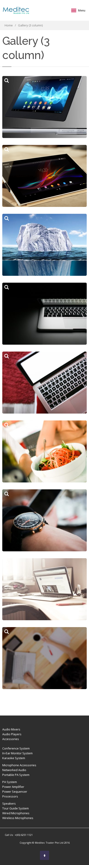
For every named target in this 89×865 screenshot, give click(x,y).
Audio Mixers (11, 729)
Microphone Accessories (19, 765)
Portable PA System (15, 775)
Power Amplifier (13, 787)
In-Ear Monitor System (17, 753)
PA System (9, 782)
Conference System (16, 748)
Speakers (9, 803)
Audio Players (11, 734)
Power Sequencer (14, 791)
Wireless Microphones (17, 818)
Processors (10, 796)
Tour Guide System (15, 808)
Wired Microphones (15, 813)
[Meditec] (16, 10)
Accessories (10, 739)
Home (9, 25)
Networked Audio (14, 770)
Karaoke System (13, 758)
